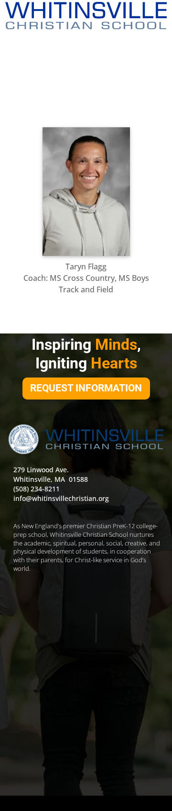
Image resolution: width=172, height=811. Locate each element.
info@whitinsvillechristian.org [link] (61, 498)
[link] (86, 15)
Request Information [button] (86, 388)
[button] (86, 46)
